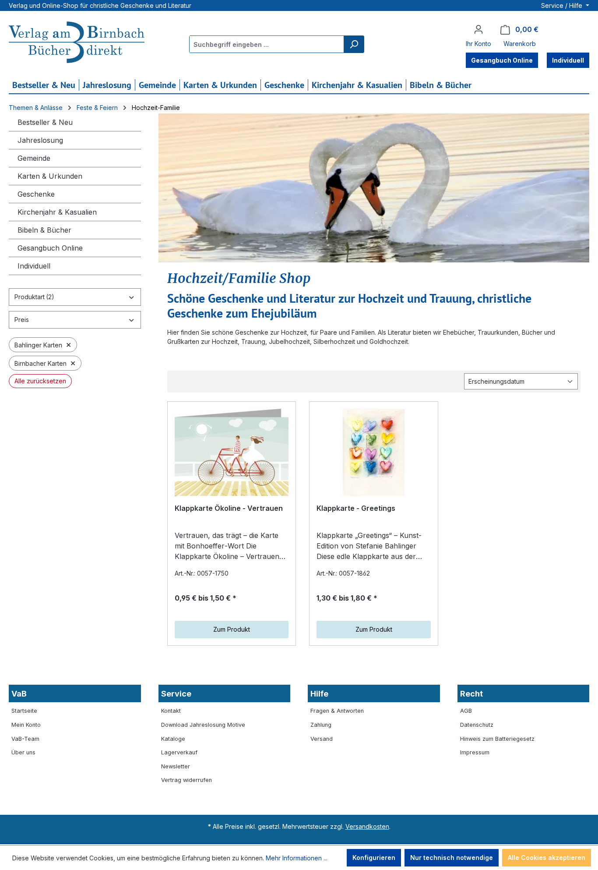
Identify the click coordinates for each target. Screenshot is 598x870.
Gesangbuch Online (50, 248)
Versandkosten (367, 826)
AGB (466, 710)
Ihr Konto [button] (478, 43)
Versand (321, 739)
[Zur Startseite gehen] (76, 43)
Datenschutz (476, 724)
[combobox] (267, 44)
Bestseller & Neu (45, 122)
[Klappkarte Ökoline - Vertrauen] (232, 452)
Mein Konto (26, 724)
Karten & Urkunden (50, 176)
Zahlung (320, 724)
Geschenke (36, 194)
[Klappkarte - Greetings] (374, 452)
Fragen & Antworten (337, 710)
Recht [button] (471, 693)
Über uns (23, 752)
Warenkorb (519, 43)
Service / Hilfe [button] (562, 5)
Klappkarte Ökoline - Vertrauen (229, 508)
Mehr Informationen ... (296, 858)
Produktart (34, 297)
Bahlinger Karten (42, 344)
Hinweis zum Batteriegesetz (497, 739)
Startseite (24, 710)
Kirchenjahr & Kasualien (57, 212)
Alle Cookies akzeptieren (546, 857)
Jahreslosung (40, 140)
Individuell (34, 266)
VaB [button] (19, 693)
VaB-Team (25, 739)
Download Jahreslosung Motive (203, 724)
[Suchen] (354, 44)
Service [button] (176, 693)
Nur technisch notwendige (451, 857)
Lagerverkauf (179, 752)
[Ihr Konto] (478, 29)
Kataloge (173, 739)
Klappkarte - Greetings (356, 508)
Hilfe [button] (319, 693)
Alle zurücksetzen (40, 381)
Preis (21, 319)
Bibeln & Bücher (44, 230)
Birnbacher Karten (45, 362)
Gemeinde (34, 158)
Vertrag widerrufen (186, 780)
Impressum (474, 752)
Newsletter (175, 766)
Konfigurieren (373, 857)
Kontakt (171, 710)
